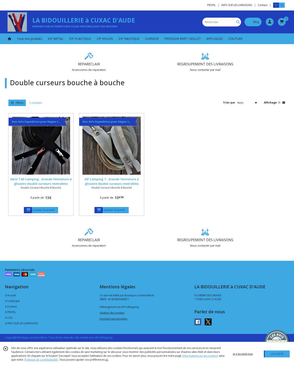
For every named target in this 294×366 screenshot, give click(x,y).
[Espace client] (269, 22)
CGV (9, 318)
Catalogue (13, 301)
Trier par (229, 102)
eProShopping (103, 337)
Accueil (11, 295)
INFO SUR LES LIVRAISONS (22, 323)
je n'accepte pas (243, 354)
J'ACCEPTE (277, 354)
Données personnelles (113, 319)
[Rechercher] (238, 22)
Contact (262, 5)
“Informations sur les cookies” (200, 356)
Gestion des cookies (112, 313)
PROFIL (11, 312)
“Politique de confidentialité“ (41, 359)
